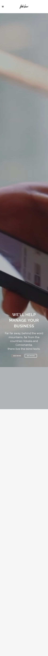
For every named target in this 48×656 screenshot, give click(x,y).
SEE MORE (17, 356)
